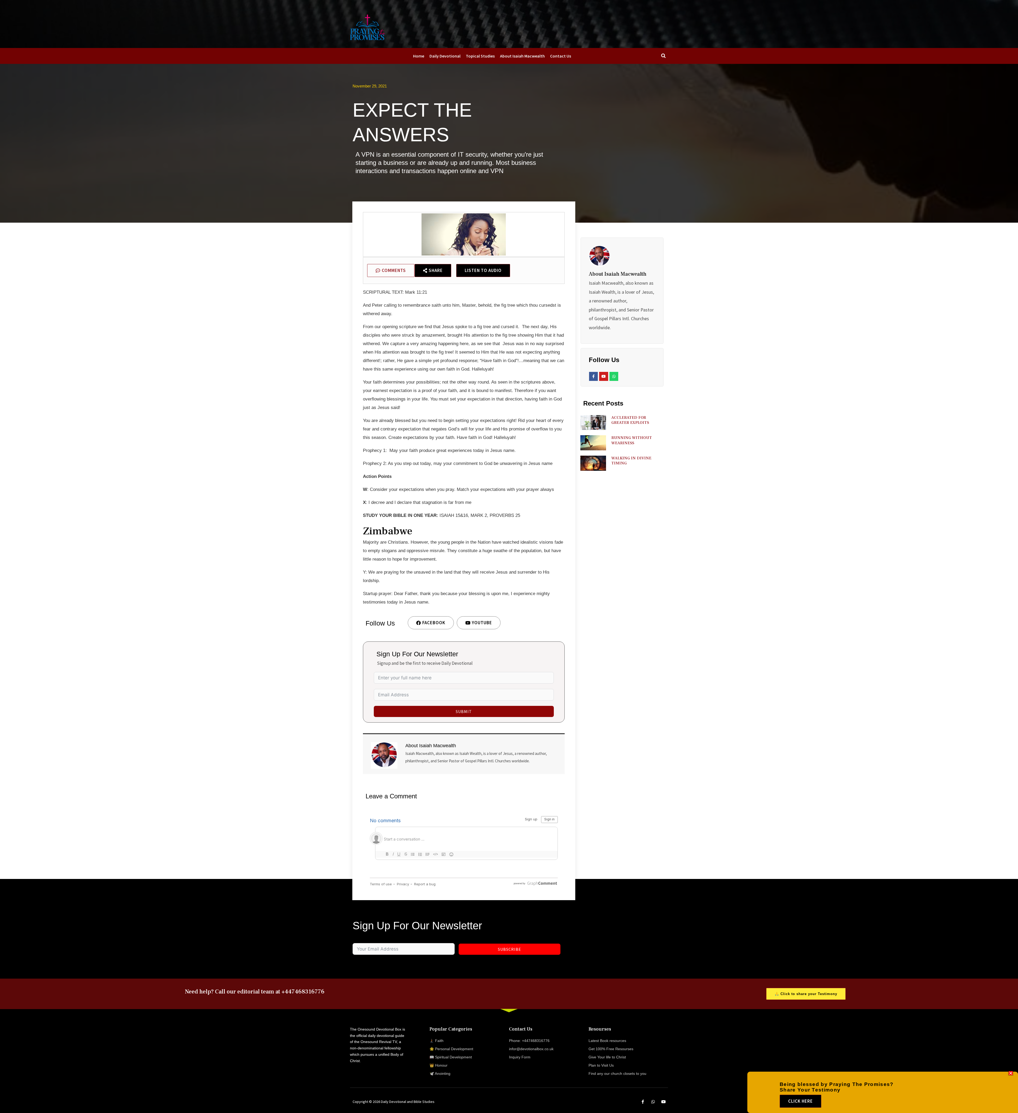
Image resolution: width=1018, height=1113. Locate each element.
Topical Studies (480, 56)
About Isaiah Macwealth (522, 56)
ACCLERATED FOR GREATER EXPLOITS (630, 420)
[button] (1011, 1073)
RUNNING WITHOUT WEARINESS (631, 440)
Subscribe (509, 949)
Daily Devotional (444, 56)
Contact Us (560, 56)
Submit (464, 711)
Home (418, 56)
